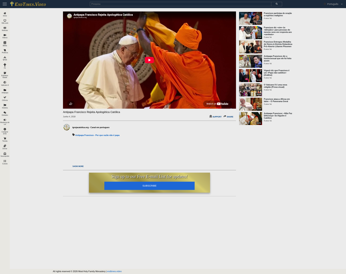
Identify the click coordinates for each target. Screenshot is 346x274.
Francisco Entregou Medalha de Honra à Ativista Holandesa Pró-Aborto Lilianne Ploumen (278, 44)
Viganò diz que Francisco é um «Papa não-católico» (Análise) (276, 72)
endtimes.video (114, 271)
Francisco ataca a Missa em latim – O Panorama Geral (277, 100)
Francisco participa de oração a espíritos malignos (278, 14)
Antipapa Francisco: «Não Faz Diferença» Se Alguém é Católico (278, 115)
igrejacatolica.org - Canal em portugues (90, 127)
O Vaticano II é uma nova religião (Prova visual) (275, 86)
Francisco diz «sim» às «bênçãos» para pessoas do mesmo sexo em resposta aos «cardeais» (278, 30)
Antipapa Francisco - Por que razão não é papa (97, 135)
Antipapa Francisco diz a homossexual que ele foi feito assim (277, 58)
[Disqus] (149, 231)
